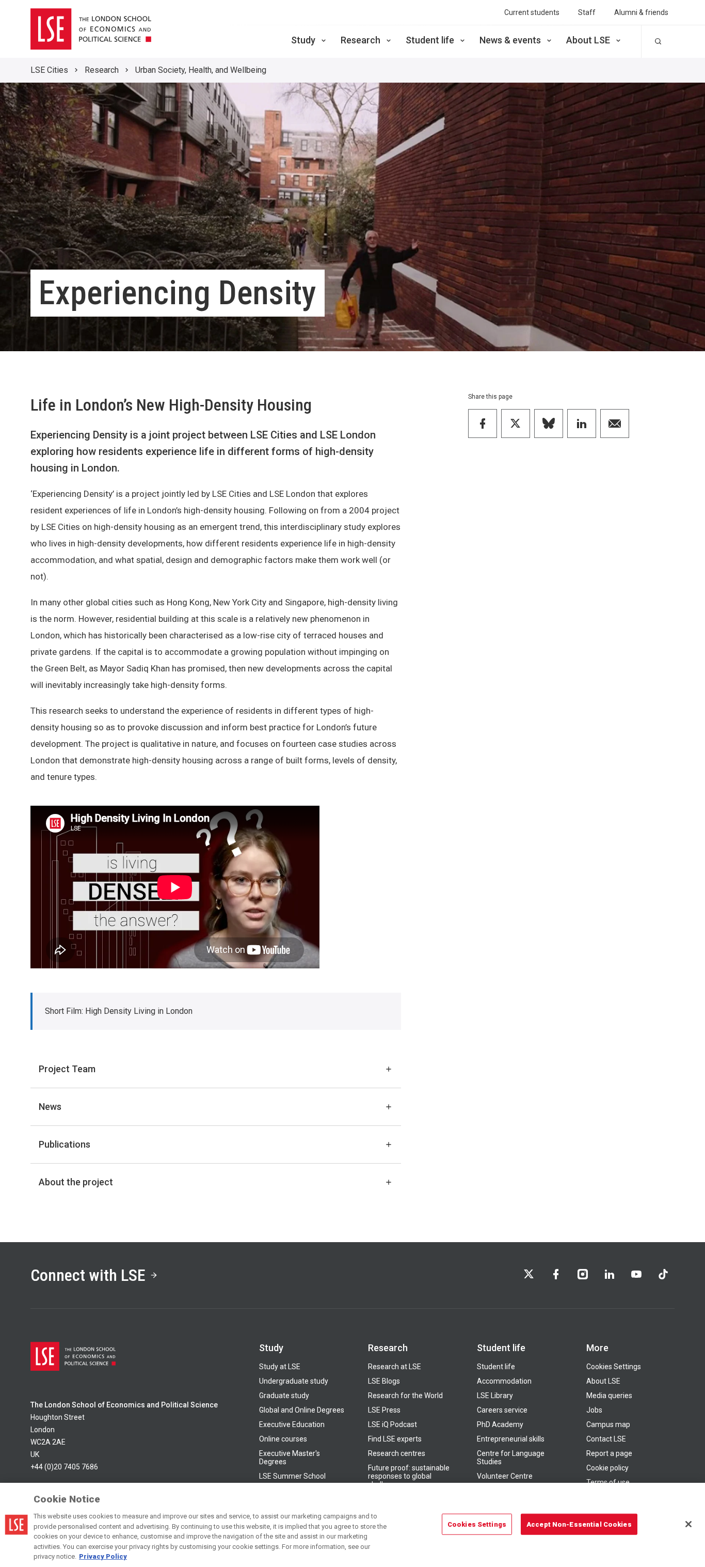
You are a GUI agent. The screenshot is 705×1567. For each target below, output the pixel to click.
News (50, 1106)
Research (360, 40)
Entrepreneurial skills (510, 1439)
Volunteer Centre (505, 1476)
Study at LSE (279, 1366)
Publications (64, 1144)
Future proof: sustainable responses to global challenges (409, 1476)
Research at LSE (394, 1366)
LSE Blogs (384, 1381)
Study (303, 40)
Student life (430, 40)
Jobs (594, 1410)
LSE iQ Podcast (392, 1424)
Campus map (608, 1424)
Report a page (609, 1453)
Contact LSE (606, 1439)
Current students (531, 12)
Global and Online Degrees (301, 1410)
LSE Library (495, 1395)
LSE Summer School (292, 1476)
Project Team (67, 1068)
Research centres (396, 1453)
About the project (76, 1182)
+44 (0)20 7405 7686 (64, 1467)
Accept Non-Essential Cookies (579, 1524)
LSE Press (384, 1410)
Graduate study (284, 1395)
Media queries (609, 1395)
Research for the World (405, 1395)
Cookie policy (607, 1468)
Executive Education (292, 1424)
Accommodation (504, 1381)
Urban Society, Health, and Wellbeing (200, 70)
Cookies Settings (613, 1366)
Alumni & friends (641, 12)
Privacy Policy (103, 1556)
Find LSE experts (395, 1439)
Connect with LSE (88, 1275)
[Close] (688, 1524)
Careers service (502, 1410)
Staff (587, 12)
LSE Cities (49, 70)
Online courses (283, 1439)
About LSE (588, 40)
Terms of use (608, 1482)
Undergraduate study (293, 1381)
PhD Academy (500, 1424)
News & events (510, 40)
